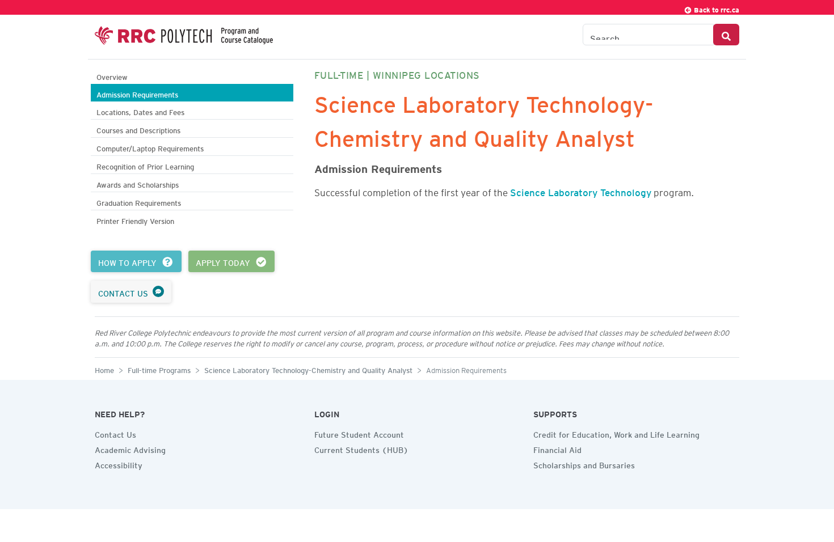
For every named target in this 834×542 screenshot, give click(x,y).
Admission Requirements (137, 93)
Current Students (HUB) (361, 448)
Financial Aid (557, 448)
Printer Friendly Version (135, 219)
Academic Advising (130, 448)
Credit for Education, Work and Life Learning (616, 433)
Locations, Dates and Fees (140, 110)
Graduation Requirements (138, 201)
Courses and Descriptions (138, 129)
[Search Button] (726, 34)
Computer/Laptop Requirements (150, 147)
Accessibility (118, 464)
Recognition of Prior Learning (145, 165)
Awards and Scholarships (137, 183)
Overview (112, 75)
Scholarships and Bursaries (584, 464)
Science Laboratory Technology (580, 190)
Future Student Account (359, 433)
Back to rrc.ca (715, 8)
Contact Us (115, 433)
